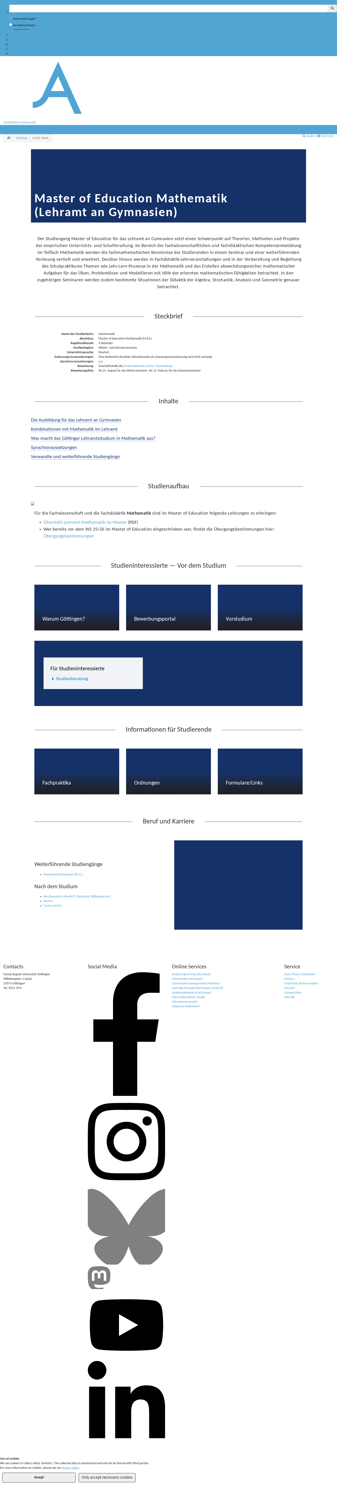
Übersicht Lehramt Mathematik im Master (86, 522)
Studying (14, 35)
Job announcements (184, 1002)
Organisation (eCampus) (187, 979)
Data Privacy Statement (299, 974)
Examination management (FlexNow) (196, 983)
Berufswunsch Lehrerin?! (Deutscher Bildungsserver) (77, 896)
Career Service (53, 905)
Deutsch (327, 136)
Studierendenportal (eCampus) (191, 992)
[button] (8, 127)
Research (15, 44)
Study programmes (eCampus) (191, 974)
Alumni (48, 901)
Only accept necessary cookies (107, 1477)
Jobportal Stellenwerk (186, 1006)
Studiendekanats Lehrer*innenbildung (148, 366)
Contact (289, 979)
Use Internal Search (24, 25)
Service (13, 53)
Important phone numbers (301, 983)
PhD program (17, 40)
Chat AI (176, 997)
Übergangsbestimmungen (69, 536)
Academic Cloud (193, 997)
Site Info (289, 997)
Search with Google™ (25, 19)
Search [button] (311, 136)
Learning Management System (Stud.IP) (197, 988)
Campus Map (292, 992)
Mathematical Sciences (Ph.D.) (63, 874)
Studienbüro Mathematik (19, 122)
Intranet (289, 988)
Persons (14, 49)
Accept (39, 1477)
